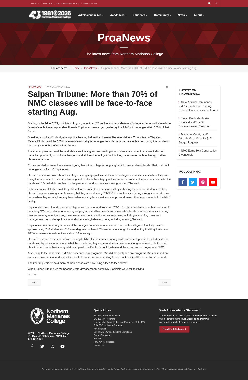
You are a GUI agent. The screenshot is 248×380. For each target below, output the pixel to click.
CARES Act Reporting (104, 319)
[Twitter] (193, 182)
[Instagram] (203, 182)
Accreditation (100, 328)
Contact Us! (99, 345)
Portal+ (47, 3)
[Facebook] (182, 182)
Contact (34, 3)
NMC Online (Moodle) (68, 3)
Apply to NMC (90, 3)
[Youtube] (213, 182)
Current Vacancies (103, 335)
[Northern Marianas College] (50, 15)
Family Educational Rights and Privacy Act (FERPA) (119, 322)
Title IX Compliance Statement (109, 325)
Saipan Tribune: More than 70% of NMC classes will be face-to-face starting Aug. (92, 103)
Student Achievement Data (107, 315)
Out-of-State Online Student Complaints (113, 332)
